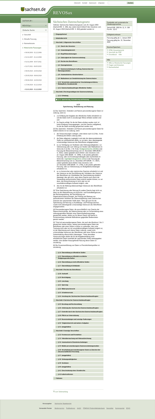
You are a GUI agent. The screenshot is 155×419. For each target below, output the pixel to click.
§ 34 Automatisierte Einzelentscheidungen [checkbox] (72, 342)
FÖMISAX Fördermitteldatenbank (94, 408)
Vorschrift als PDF (115, 52)
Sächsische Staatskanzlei (63, 403)
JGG (84, 159)
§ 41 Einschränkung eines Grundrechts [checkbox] (71, 370)
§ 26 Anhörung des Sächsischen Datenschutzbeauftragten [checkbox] (78, 308)
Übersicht (77, 3)
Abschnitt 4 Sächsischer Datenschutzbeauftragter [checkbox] (73, 300)
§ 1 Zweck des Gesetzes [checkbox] (66, 46)
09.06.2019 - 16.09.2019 (33, 80)
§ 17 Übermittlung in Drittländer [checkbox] (69, 266)
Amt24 (79, 408)
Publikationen (70, 408)
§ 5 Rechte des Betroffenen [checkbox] (67, 61)
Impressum (92, 3)
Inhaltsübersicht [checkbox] (61, 38)
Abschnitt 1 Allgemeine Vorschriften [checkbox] (68, 42)
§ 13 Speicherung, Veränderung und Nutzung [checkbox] (73, 99)
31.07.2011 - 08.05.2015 (33, 66)
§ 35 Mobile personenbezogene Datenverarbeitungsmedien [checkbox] (78, 346)
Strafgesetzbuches (86, 149)
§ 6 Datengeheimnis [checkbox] (65, 65)
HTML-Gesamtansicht (116, 50)
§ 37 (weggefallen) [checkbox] (64, 355)
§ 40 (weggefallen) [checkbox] (64, 367)
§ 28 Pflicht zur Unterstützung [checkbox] (68, 315)
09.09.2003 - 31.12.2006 (33, 52)
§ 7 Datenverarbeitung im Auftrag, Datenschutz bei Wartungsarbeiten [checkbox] (75, 70)
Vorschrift (27, 35)
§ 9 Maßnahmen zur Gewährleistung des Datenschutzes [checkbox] (77, 78)
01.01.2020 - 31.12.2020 (33, 89)
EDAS (128, 408)
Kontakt (84, 3)
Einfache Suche (29, 30)
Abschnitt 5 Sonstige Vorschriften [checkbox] (67, 331)
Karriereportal (119, 408)
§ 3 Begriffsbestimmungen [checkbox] (67, 54)
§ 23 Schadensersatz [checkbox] (65, 292)
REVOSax (62, 12)
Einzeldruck (113, 54)
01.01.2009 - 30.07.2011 (33, 62)
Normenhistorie (29, 43)
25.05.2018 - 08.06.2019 (33, 75)
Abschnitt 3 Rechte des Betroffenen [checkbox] (68, 270)
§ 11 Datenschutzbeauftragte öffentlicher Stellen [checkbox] (75, 88)
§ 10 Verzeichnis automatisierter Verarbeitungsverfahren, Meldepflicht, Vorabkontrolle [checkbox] (78, 83)
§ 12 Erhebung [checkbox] (63, 96)
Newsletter (109, 408)
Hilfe (120, 54)
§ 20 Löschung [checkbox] (63, 281)
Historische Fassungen (32, 48)
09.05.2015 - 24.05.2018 (33, 71)
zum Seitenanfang (61, 392)
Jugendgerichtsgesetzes (72, 159)
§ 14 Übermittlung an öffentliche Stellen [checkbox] (71, 252)
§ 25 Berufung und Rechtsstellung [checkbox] (70, 304)
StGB (95, 149)
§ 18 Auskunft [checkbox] (63, 274)
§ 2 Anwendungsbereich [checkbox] (66, 50)
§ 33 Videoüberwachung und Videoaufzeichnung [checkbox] (74, 338)
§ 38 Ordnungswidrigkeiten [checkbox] (67, 359)
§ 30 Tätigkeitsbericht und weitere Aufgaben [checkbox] (73, 323)
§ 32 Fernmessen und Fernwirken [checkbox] (69, 335)
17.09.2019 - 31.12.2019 (33, 85)
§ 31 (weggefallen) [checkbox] (64, 327)
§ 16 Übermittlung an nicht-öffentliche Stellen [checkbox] (73, 262)
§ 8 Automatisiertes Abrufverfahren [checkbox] (70, 74)
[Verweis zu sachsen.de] (34, 9)
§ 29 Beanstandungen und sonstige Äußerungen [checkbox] (74, 319)
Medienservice (59, 408)
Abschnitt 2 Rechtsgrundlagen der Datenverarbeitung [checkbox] (74, 92)
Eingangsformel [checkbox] (61, 34)
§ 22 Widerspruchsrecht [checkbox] (66, 289)
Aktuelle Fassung (30, 39)
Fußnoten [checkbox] (59, 378)
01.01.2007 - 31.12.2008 (33, 57)
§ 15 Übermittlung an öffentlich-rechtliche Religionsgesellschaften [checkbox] (72, 257)
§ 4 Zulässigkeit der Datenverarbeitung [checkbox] (71, 57)
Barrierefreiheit (114, 67)
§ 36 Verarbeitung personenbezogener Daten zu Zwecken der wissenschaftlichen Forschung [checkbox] (79, 351)
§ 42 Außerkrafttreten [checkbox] (65, 374)
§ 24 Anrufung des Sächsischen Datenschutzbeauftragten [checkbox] (78, 296)
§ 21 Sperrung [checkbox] (63, 285)
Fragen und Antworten (116, 65)
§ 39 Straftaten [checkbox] (63, 363)
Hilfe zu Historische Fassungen (120, 63)
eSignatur (101, 3)
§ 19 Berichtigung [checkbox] (64, 277)
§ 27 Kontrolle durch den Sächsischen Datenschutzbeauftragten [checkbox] (80, 312)
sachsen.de (27, 21)
